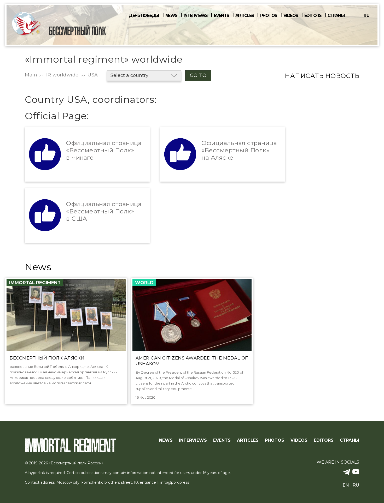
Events (221, 16)
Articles (244, 16)
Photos (268, 16)
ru (367, 15)
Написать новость (322, 76)
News (171, 16)
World (144, 282)
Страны (336, 16)
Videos (290, 16)
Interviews (196, 16)
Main (31, 75)
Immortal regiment (35, 282)
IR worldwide (62, 75)
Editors (313, 16)
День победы (144, 16)
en (346, 485)
